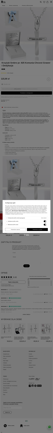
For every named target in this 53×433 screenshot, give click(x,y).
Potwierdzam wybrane (15, 229)
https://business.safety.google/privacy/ (19, 210)
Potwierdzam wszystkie (37, 229)
